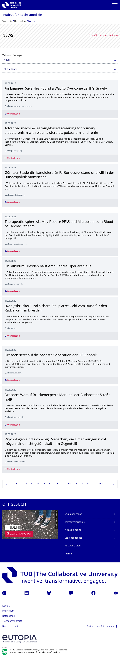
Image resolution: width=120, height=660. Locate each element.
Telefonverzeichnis (75, 522)
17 (81, 484)
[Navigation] (115, 5)
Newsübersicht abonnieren (103, 35)
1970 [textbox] (7, 60)
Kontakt (6, 606)
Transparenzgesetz (12, 621)
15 (69, 484)
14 (62, 484)
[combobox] (60, 60)
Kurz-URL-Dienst (73, 546)
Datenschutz (8, 616)
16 (75, 484)
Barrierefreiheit (10, 626)
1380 (101, 484)
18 (88, 484)
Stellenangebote (73, 538)
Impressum (8, 611)
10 (37, 484)
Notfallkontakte (73, 530)
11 (43, 484)
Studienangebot (73, 514)
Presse (68, 554)
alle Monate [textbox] (10, 69)
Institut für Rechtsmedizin (22, 15)
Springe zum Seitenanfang (101, 626)
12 (50, 484)
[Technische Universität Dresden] (11, 5)
